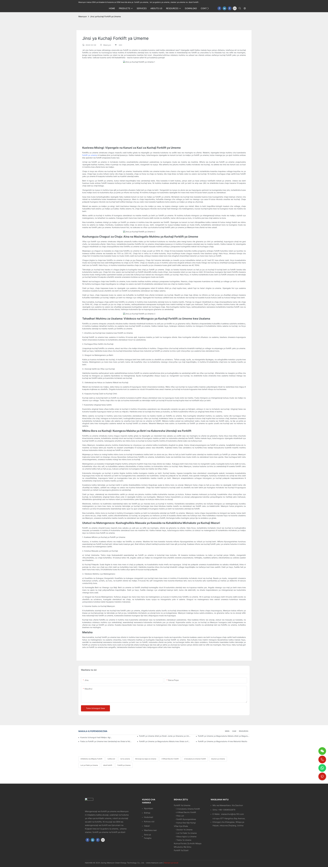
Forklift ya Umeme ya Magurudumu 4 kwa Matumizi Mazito (222, 741)
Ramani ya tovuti (171, 863)
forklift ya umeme (89, 155)
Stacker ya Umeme (218, 759)
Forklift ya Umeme (124, 765)
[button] (208, 8)
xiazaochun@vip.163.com (232, 814)
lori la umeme (125, 759)
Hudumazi (148, 817)
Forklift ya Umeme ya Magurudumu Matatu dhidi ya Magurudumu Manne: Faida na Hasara (224, 736)
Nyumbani (148, 808)
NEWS (227, 731)
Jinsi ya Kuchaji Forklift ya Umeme (105, 16)
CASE (234, 731)
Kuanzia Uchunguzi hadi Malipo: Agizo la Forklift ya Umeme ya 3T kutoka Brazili (96, 737)
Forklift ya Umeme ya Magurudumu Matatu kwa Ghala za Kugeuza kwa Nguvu (165, 741)
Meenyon (82, 16)
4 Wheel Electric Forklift (170, 759)
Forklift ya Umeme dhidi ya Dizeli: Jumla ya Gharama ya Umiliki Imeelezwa (165, 736)
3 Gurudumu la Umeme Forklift (195, 759)
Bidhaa (147, 813)
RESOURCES (243, 731)
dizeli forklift (107, 765)
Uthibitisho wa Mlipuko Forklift (91, 759)
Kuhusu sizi (149, 821)
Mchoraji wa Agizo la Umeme (145, 759)
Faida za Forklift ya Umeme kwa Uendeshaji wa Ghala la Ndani (106, 741)
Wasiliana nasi (150, 830)
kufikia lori (111, 759)
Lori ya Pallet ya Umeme (89, 765)
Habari (147, 826)
